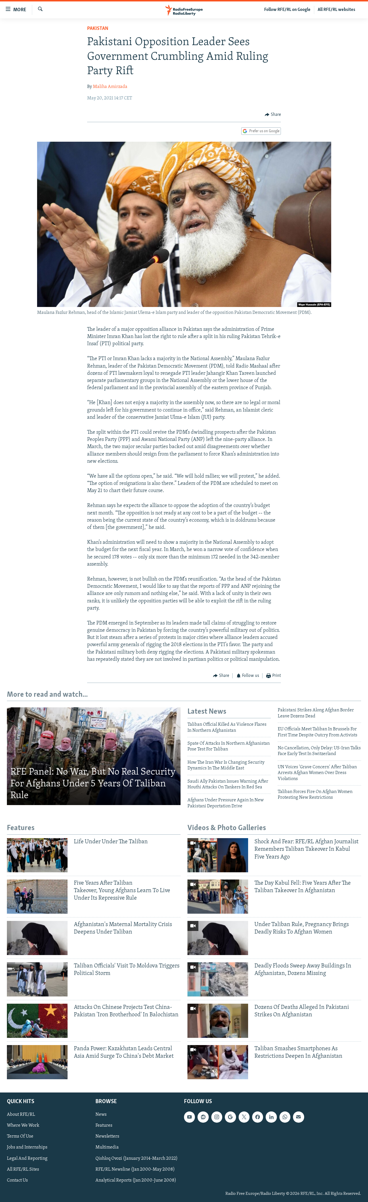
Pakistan (97, 28)
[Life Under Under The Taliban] (37, 855)
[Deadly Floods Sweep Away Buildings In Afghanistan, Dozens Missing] (217, 979)
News (101, 1114)
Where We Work (23, 1125)
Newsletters (107, 1136)
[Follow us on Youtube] (189, 1116)
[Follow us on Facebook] (257, 1116)
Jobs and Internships (27, 1147)
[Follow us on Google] (230, 1116)
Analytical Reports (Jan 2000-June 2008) (135, 1180)
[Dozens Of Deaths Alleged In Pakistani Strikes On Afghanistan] (217, 1021)
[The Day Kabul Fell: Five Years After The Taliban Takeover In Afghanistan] (217, 897)
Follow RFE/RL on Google (287, 9)
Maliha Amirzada (110, 87)
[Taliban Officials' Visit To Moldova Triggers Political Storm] (37, 979)
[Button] (273, 114)
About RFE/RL (21, 1114)
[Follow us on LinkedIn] (271, 1116)
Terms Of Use (20, 1136)
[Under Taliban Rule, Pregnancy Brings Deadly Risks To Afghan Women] (217, 938)
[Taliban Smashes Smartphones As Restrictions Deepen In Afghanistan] (217, 1062)
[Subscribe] (298, 1116)
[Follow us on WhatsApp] (284, 1116)
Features (103, 1125)
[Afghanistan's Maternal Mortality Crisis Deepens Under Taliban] (37, 938)
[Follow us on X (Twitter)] (244, 1116)
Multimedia (107, 1147)
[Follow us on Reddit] (203, 1116)
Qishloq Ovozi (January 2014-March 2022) (136, 1158)
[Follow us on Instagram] (216, 1116)
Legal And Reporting (27, 1158)
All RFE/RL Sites (23, 1169)
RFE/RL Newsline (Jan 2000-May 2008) (135, 1169)
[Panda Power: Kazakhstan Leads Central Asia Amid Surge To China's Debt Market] (37, 1062)
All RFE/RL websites (336, 9)
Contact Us (17, 1180)
